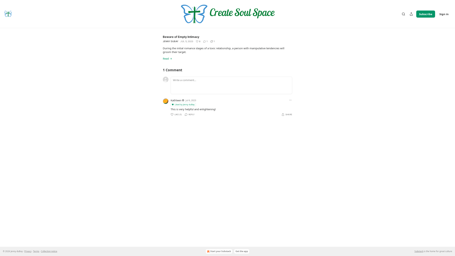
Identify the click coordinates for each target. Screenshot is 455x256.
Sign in (444, 14)
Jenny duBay (170, 41)
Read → (167, 58)
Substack (418, 251)
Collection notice (49, 251)
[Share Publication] (411, 14)
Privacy (27, 251)
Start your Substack (220, 251)
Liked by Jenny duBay (185, 104)
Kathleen (176, 100)
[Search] (403, 14)
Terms (36, 251)
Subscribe (425, 14)
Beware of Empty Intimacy (181, 37)
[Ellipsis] (290, 100)
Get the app (241, 251)
